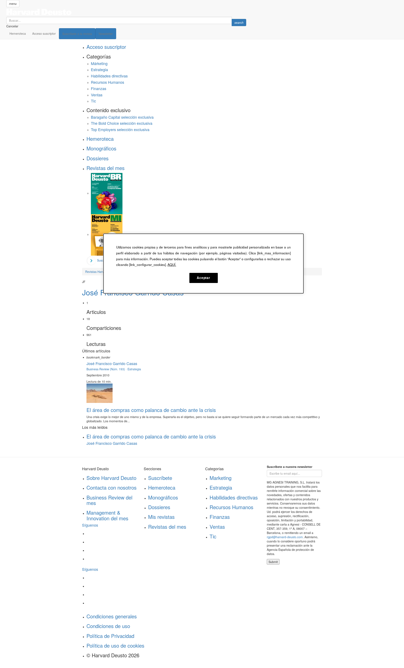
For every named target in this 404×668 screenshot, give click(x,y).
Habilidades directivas (109, 75)
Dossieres (97, 158)
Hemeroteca (17, 33)
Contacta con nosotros (111, 487)
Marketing (220, 477)
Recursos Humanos (107, 82)
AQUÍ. (171, 264)
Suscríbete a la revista (77, 34)
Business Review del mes (109, 500)
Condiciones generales (111, 616)
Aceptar (203, 277)
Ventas (96, 94)
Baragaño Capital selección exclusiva (122, 117)
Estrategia (99, 69)
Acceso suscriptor (44, 33)
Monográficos (101, 148)
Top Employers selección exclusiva (120, 129)
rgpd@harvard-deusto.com (285, 537)
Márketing (99, 63)
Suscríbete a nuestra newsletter (289, 467)
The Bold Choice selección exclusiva (121, 123)
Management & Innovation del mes (107, 515)
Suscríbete (160, 477)
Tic (93, 101)
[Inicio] (126, 12)
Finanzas (98, 88)
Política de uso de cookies (115, 645)
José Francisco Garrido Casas (111, 363)
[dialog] (203, 263)
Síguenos (90, 525)
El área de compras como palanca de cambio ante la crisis (151, 409)
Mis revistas (161, 516)
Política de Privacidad (110, 635)
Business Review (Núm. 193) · (107, 369)
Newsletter (106, 34)
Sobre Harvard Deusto (111, 477)
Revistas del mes (105, 167)
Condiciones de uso (108, 625)
